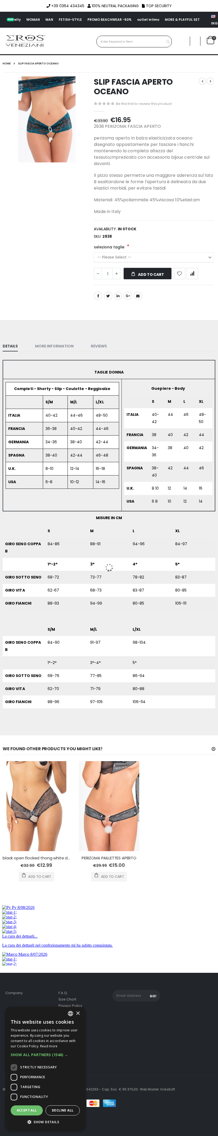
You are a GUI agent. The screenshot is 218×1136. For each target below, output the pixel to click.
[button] (45, 1055)
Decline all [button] (62, 1110)
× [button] (78, 1013)
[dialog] (45, 1069)
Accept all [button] (27, 1110)
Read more (49, 1046)
